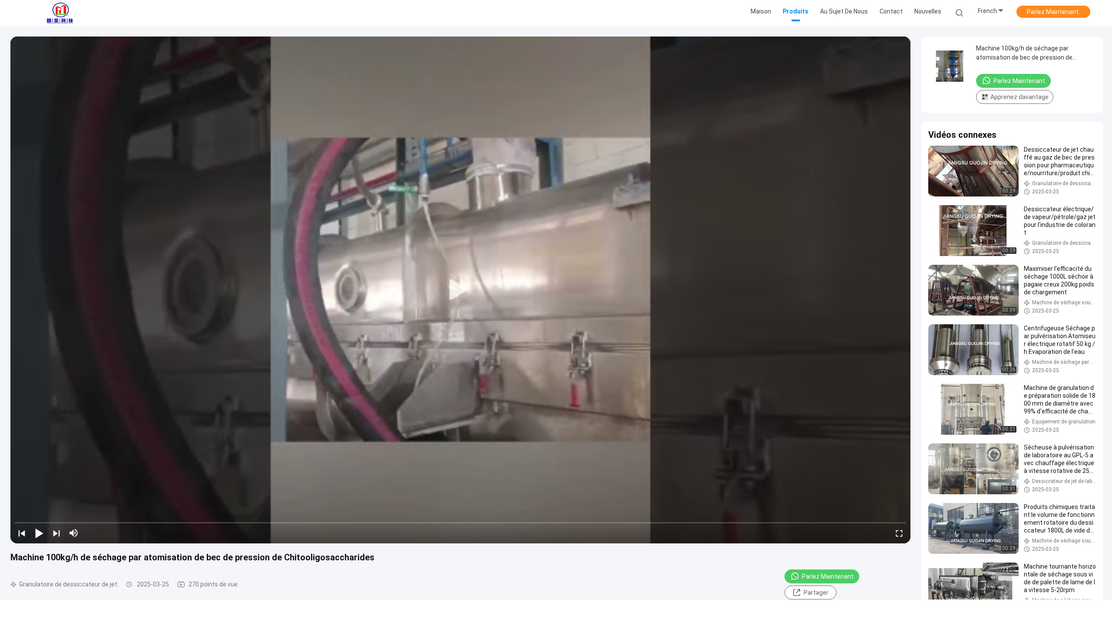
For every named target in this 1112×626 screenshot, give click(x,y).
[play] (460, 290)
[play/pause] (39, 532)
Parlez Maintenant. (1053, 11)
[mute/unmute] (74, 532)
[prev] (21, 532)
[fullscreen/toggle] (899, 532)
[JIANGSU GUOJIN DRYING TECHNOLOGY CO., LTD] (60, 13)
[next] (56, 532)
